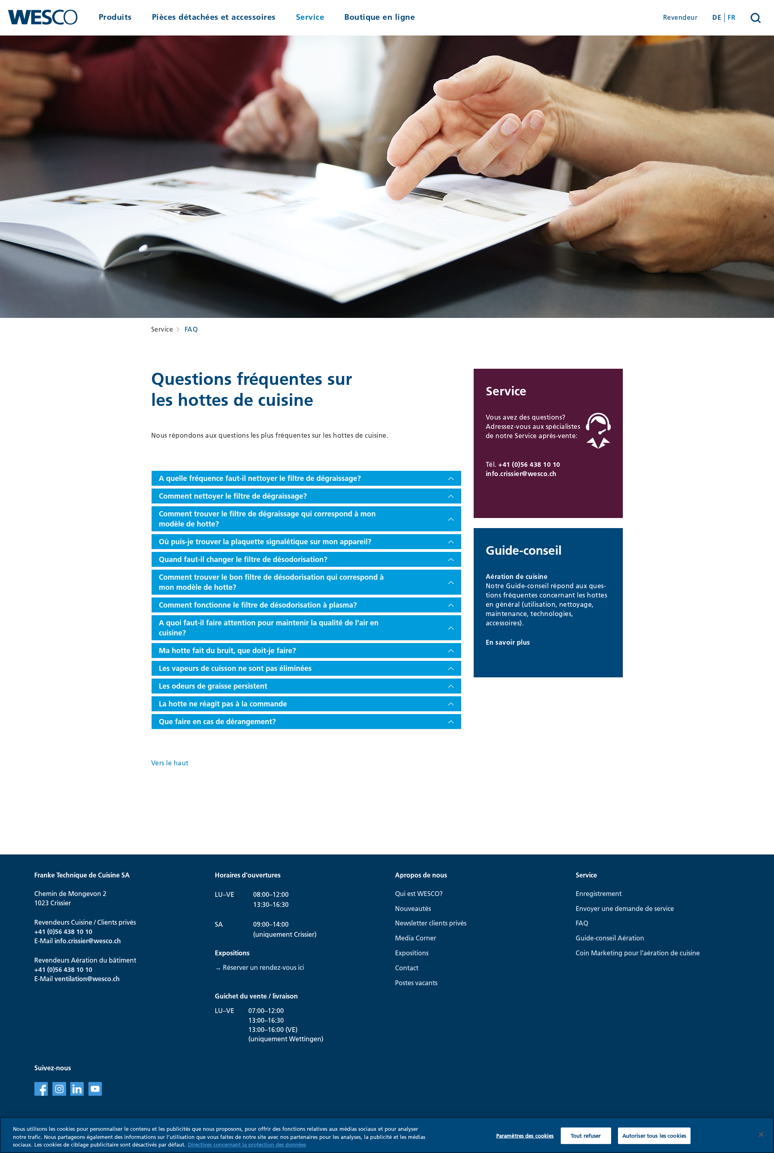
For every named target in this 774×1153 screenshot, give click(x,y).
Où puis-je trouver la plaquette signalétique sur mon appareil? (265, 541)
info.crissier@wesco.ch (521, 474)
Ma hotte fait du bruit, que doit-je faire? (227, 650)
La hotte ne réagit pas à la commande (223, 703)
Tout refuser (586, 1135)
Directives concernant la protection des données (247, 1144)
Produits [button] (115, 17)
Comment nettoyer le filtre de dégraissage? (233, 496)
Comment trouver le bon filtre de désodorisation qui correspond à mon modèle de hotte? (271, 582)
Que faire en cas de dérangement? (217, 721)
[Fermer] (761, 1134)
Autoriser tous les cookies (654, 1135)
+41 (40, 969)
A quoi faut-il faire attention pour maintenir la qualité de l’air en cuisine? (269, 627)
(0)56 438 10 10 (69, 969)
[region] (387, 1135)
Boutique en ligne (379, 17)
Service (310, 17)
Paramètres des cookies (525, 1135)
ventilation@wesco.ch (87, 979)
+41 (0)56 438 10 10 (529, 464)
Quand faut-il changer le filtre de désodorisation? (243, 559)
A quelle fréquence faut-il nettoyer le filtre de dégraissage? (260, 478)
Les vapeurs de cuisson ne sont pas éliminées (235, 668)
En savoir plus (508, 642)
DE (716, 17)
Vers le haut (170, 763)
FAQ (191, 329)
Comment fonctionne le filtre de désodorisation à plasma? (258, 605)
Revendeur (680, 17)
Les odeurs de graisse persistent (213, 686)
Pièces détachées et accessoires (214, 17)
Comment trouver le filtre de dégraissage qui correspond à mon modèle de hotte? (267, 518)
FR (731, 17)
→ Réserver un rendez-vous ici (259, 967)
